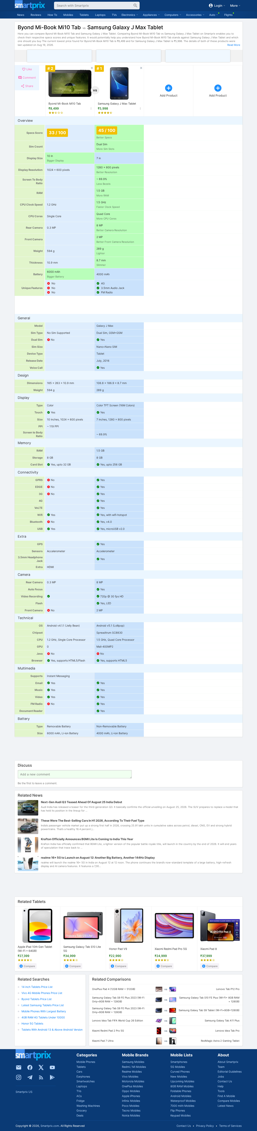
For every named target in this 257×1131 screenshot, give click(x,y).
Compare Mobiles (229, 1100)
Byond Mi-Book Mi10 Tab (65, 103)
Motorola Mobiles (133, 1081)
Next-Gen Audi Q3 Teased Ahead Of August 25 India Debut (81, 802)
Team (221, 1066)
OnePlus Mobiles (132, 1086)
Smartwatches (85, 1081)
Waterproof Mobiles (183, 1100)
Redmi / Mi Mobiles (134, 1066)
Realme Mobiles (132, 1071)
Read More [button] (233, 44)
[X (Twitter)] (41, 1067)
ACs (79, 1096)
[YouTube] (52, 1067)
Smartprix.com (50, 1125)
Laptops (100, 14)
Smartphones (178, 1061)
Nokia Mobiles (131, 1115)
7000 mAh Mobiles (182, 1105)
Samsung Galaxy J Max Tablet (117, 103)
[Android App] (52, 1077)
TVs (114, 14)
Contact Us (225, 1081)
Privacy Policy (205, 1125)
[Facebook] (30, 1067)
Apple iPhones (131, 1096)
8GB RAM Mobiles (181, 1086)
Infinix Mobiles (131, 1100)
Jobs (221, 1076)
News (20, 14)
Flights (228, 14)
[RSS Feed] (41, 1077)
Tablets (84, 14)
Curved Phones (180, 1071)
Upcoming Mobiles (182, 1081)
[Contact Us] (19, 1067)
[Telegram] (30, 1077)
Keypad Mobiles (180, 1115)
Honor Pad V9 (118, 948)
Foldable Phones (180, 1091)
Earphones (83, 1076)
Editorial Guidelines (230, 1071)
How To (52, 14)
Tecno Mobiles (131, 1110)
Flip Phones (177, 1110)
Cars (79, 1071)
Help (221, 1086)
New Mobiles (178, 1076)
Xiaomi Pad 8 (208, 948)
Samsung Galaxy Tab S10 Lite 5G (82, 949)
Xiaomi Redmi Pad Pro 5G (171, 948)
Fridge (80, 1100)
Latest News (225, 1105)
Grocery (81, 1110)
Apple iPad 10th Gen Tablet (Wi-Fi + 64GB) (35, 949)
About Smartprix (228, 1061)
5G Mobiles (177, 1066)
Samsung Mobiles (133, 1061)
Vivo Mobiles (130, 1076)
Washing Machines (88, 1105)
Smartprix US (24, 1091)
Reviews (36, 14)
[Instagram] (19, 1077)
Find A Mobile (226, 1096)
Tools (221, 1091)
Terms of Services (230, 1125)
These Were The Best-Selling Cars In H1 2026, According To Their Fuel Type (92, 821)
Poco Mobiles (130, 1105)
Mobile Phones (85, 1061)
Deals (79, 1115)
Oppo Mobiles (131, 1091)
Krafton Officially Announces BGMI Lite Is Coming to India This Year (87, 839)
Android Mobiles (180, 1096)
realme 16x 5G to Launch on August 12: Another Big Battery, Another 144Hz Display (98, 858)
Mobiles (68, 14)
